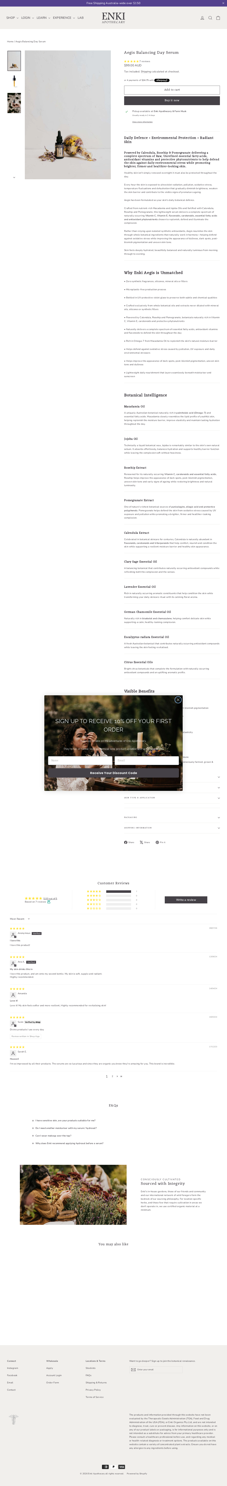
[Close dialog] (178, 700)
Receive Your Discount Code (113, 773)
